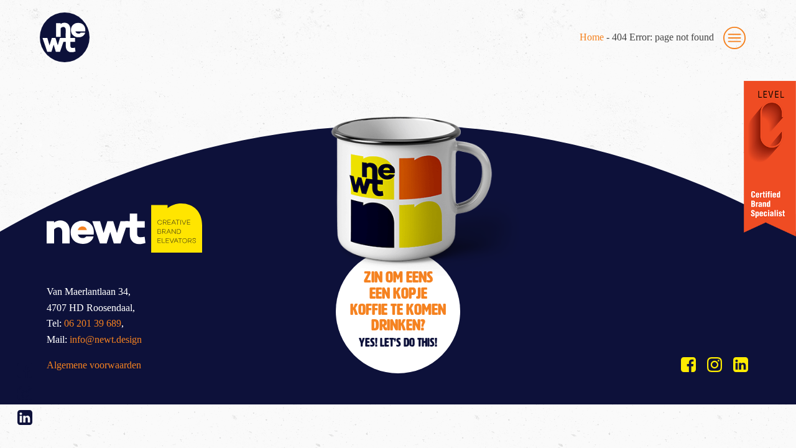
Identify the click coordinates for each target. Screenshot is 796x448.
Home (592, 37)
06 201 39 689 (92, 323)
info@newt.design (106, 339)
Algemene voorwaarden (94, 365)
